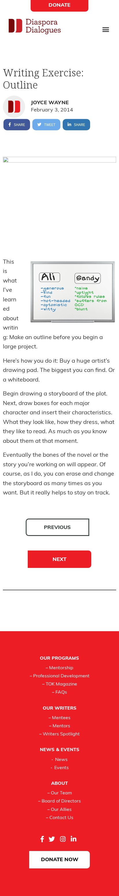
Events (61, 768)
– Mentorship (59, 668)
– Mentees (59, 718)
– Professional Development (60, 676)
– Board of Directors (59, 801)
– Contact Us (59, 818)
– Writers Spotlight (59, 734)
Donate (59, 5)
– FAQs (59, 692)
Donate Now (59, 860)
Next (59, 559)
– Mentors (59, 726)
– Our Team (59, 793)
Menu (105, 30)
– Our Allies (59, 809)
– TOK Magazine (59, 684)
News (61, 760)
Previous (57, 527)
